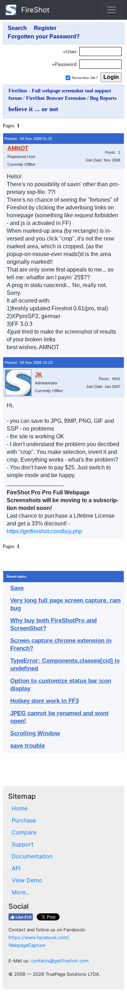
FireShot (34, 10)
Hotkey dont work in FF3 (44, 701)
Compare (24, 832)
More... (21, 892)
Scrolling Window (35, 733)
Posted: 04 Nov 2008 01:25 (28, 138)
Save (17, 588)
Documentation (32, 856)
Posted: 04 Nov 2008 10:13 (28, 362)
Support (23, 844)
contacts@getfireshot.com (60, 960)
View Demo (27, 880)
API (16, 868)
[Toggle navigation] (111, 10)
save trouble (27, 745)
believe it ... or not (33, 108)
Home (20, 808)
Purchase (24, 820)
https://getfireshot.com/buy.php (44, 531)
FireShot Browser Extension (56, 98)
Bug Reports (103, 98)
